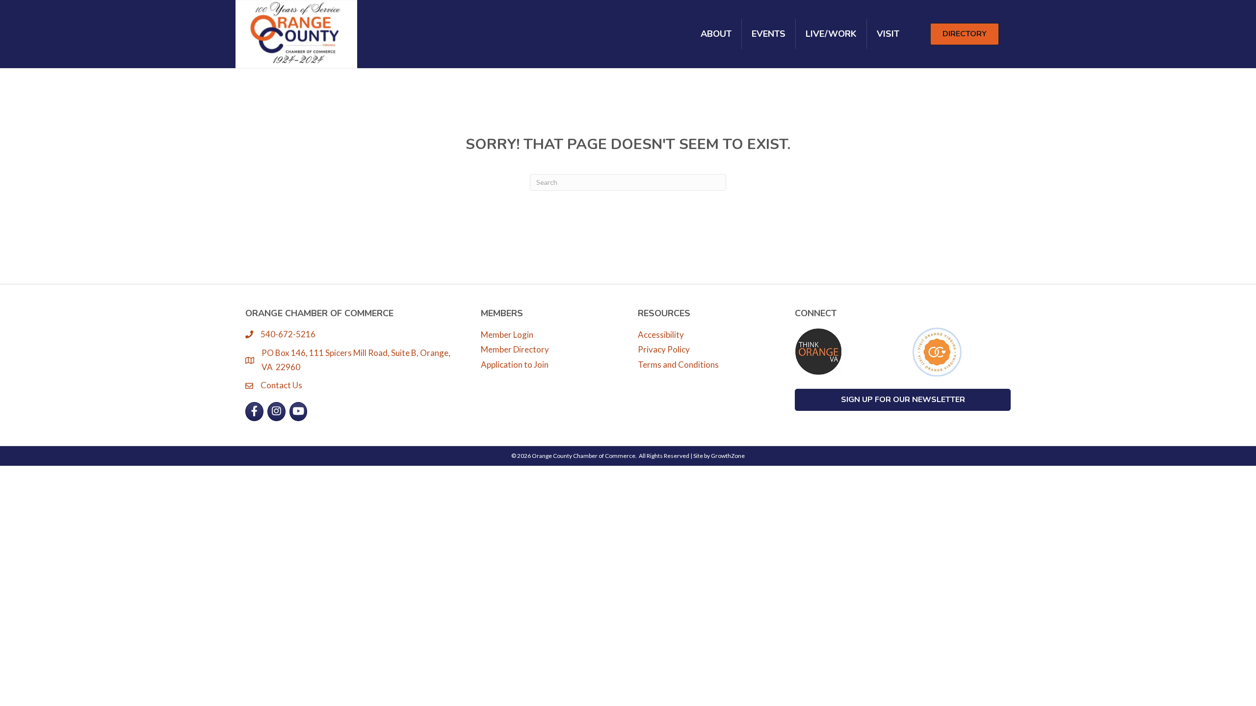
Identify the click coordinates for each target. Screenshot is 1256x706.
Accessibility (661, 334)
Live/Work (831, 34)
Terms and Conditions (678, 364)
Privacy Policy (664, 349)
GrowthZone (728, 455)
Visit (888, 34)
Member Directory (515, 349)
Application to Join (515, 364)
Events (768, 34)
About (716, 34)
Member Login (507, 334)
